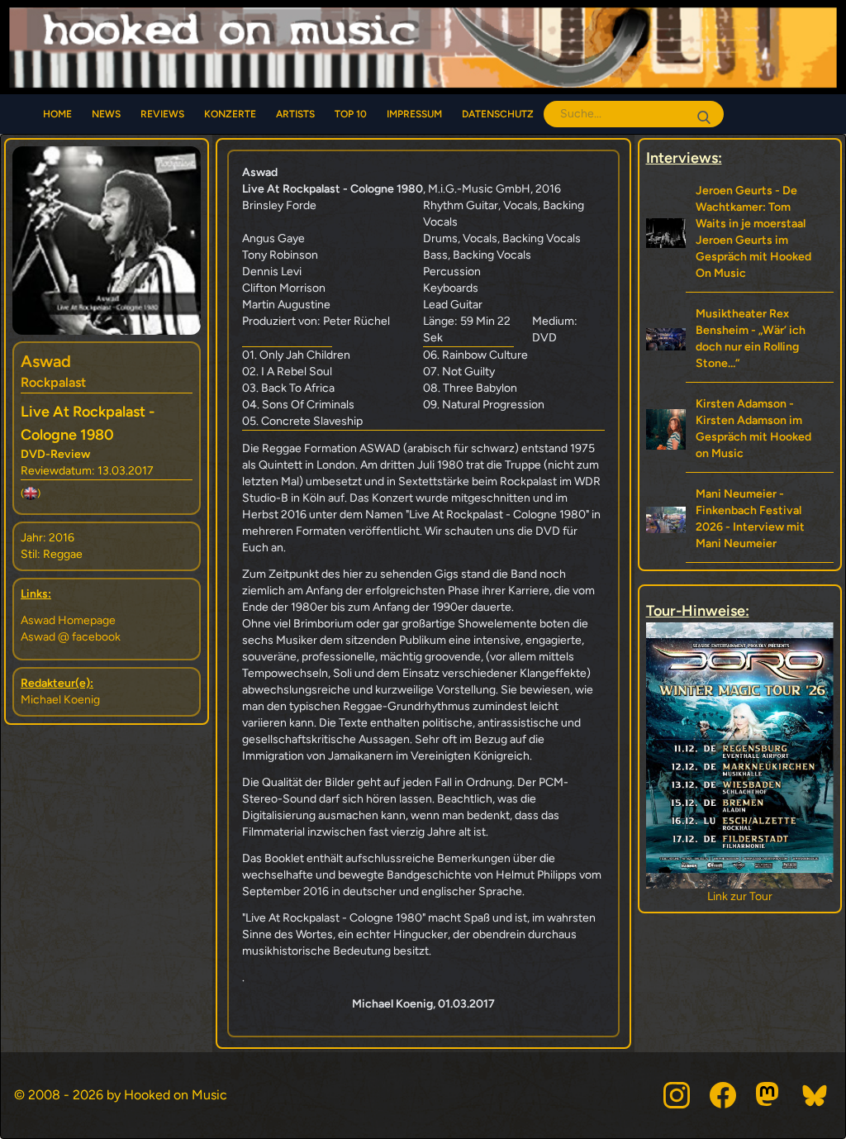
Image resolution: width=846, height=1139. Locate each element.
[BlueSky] (815, 1095)
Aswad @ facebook (71, 637)
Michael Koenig (60, 700)
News (106, 114)
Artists (295, 114)
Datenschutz (498, 114)
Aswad (46, 361)
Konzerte (230, 114)
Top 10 (351, 114)
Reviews (162, 114)
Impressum (414, 114)
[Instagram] (676, 1095)
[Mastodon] (769, 1095)
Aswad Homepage (68, 620)
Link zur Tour (773, 896)
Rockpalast (53, 382)
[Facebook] (722, 1095)
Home (57, 114)
